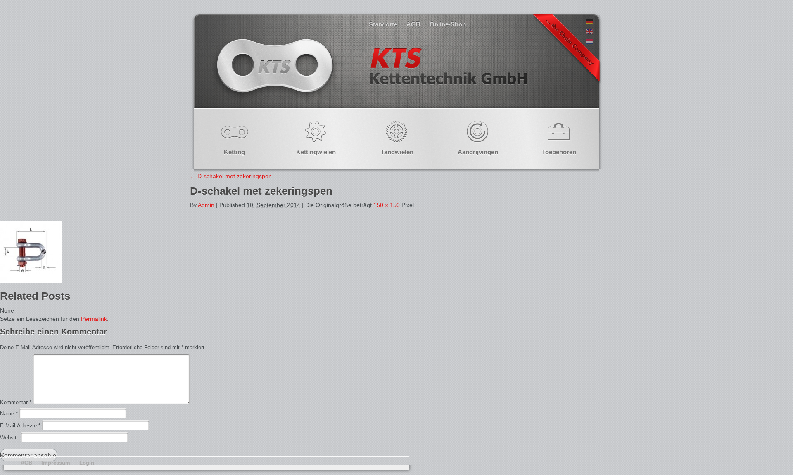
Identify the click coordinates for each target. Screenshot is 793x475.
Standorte (383, 24)
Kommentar (15, 402)
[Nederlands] (589, 42)
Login (86, 463)
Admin (206, 205)
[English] (589, 32)
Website (9, 437)
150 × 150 (386, 205)
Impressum (55, 463)
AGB (413, 24)
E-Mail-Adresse (20, 425)
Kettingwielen (316, 151)
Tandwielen (397, 151)
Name (9, 414)
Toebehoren (559, 151)
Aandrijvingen (478, 151)
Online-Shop (448, 24)
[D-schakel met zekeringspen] (31, 281)
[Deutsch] (589, 22)
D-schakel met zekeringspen (231, 176)
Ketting (234, 151)
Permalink (94, 318)
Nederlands (371, 74)
